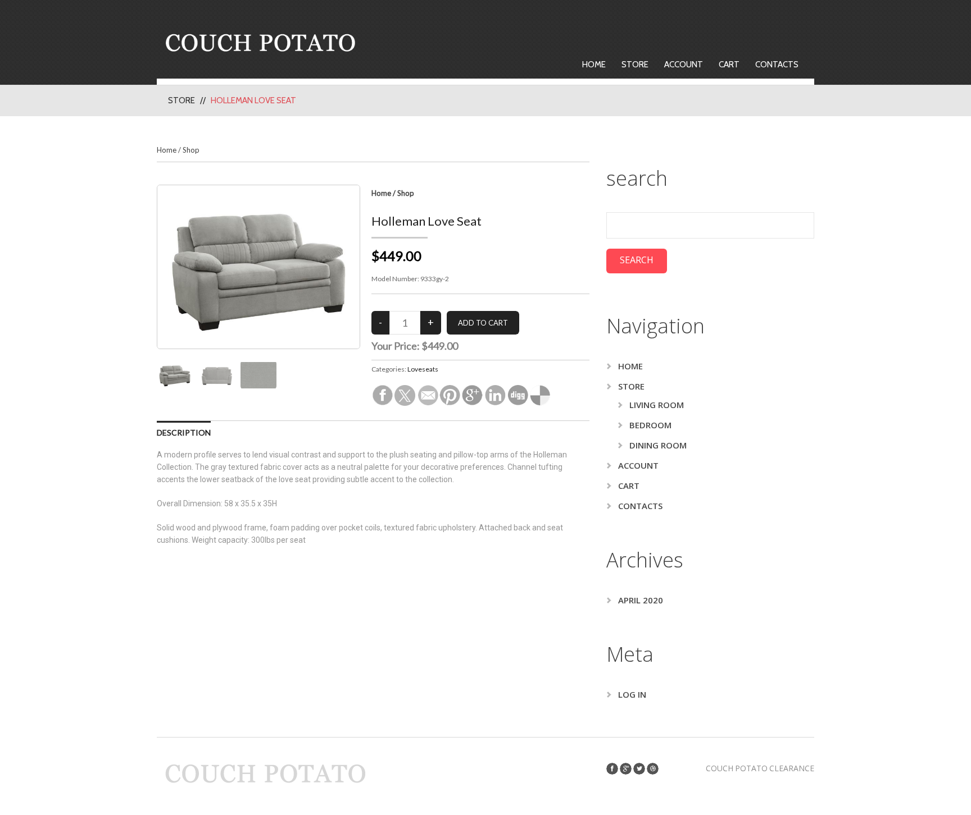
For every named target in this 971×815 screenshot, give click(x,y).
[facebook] (612, 769)
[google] (626, 769)
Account (683, 64)
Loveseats (422, 369)
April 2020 (640, 600)
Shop (191, 149)
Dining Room (658, 445)
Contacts (776, 64)
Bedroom (650, 425)
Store (634, 64)
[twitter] (639, 769)
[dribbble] (653, 769)
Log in (632, 694)
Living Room (656, 404)
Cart (729, 64)
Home (594, 64)
